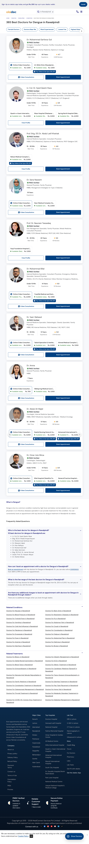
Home (7, 18)
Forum (69, 749)
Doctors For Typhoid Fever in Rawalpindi (20, 619)
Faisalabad (36, 747)
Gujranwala (36, 743)
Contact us (11, 772)
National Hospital (51, 727)
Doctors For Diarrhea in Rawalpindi (18, 646)
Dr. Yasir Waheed (34, 317)
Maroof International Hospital (52, 762)
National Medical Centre (53, 781)
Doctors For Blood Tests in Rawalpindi (19, 665)
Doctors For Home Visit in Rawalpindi (58, 689)
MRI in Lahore (71, 719)
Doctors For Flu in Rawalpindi (55, 619)
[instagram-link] (48, 826)
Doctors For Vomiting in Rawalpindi (18, 622)
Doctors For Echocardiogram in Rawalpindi (21, 669)
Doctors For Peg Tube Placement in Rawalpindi (61, 685)
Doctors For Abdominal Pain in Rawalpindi (60, 638)
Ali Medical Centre (51, 741)
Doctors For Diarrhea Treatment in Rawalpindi (61, 682)
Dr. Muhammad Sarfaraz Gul (39, 40)
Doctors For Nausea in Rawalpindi (18, 611)
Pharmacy (70, 757)
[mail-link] (55, 826)
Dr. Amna (31, 365)
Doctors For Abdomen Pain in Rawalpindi (59, 622)
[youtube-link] (51, 826)
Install (83, 4)
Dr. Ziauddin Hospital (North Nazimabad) (55, 773)
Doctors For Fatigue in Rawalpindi (57, 634)
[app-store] (77, 779)
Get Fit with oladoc (73, 769)
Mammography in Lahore (73, 732)
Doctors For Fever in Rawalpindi (17, 638)
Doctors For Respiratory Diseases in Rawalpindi (61, 615)
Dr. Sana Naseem (34, 180)
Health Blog (71, 745)
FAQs (9, 785)
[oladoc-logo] (11, 12)
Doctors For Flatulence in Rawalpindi (19, 630)
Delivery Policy (12, 757)
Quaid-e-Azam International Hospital (55, 750)
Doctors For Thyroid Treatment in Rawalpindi (22, 693)
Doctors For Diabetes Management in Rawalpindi (62, 700)
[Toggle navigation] (81, 11)
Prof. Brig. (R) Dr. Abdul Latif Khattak (43, 133)
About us (10, 749)
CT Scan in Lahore (73, 727)
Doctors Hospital (51, 719)
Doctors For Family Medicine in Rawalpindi (21, 682)
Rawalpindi (21, 18)
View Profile (26, 123)
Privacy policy (12, 753)
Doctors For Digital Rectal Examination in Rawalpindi (24, 661)
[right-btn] (81, 31)
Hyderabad (36, 767)
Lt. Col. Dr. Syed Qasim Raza (39, 88)
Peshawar (35, 739)
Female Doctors (13, 29)
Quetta (34, 759)
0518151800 (74, 569)
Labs (68, 761)
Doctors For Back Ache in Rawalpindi (58, 611)
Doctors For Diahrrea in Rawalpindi (57, 642)
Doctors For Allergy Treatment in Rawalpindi (60, 665)
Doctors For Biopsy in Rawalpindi (17, 657)
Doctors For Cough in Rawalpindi (56, 626)
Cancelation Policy (11, 780)
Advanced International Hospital (53, 756)
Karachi (35, 719)
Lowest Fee (62, 29)
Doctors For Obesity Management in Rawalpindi (62, 657)
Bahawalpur (36, 755)
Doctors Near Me (30, 29)
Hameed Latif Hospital (53, 723)
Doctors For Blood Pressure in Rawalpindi (20, 615)
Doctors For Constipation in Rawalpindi (59, 630)
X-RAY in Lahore (72, 723)
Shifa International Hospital (54, 745)
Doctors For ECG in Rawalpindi (56, 661)
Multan (34, 735)
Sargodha (35, 751)
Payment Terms (10, 766)
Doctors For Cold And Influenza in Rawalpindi (22, 626)
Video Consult (27, 77)
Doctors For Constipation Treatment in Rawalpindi (23, 685)
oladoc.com (39, 823)
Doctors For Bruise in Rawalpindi (56, 646)
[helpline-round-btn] (77, 12)
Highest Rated (76, 29)
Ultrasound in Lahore (74, 737)
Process (10, 789)
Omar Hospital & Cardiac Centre (54, 736)
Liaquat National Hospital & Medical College (54, 787)
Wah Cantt (36, 762)
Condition (29, 18)
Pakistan (13, 18)
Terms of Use (12, 775)
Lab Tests (70, 765)
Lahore (34, 723)
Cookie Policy (23, 836)
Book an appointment (15, 569)
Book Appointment (63, 77)
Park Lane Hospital (51, 778)
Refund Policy (12, 761)
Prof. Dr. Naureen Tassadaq (39, 223)
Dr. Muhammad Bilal (35, 269)
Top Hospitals (50, 715)
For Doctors (71, 753)
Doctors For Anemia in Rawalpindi (18, 642)
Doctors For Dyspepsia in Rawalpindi (19, 634)
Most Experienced (47, 29)
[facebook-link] (44, 826)
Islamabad (36, 727)
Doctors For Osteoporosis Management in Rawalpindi (25, 689)
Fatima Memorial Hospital (54, 731)
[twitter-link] (41, 826)
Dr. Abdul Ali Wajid (35, 409)
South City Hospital (52, 767)
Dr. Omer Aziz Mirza (35, 455)
